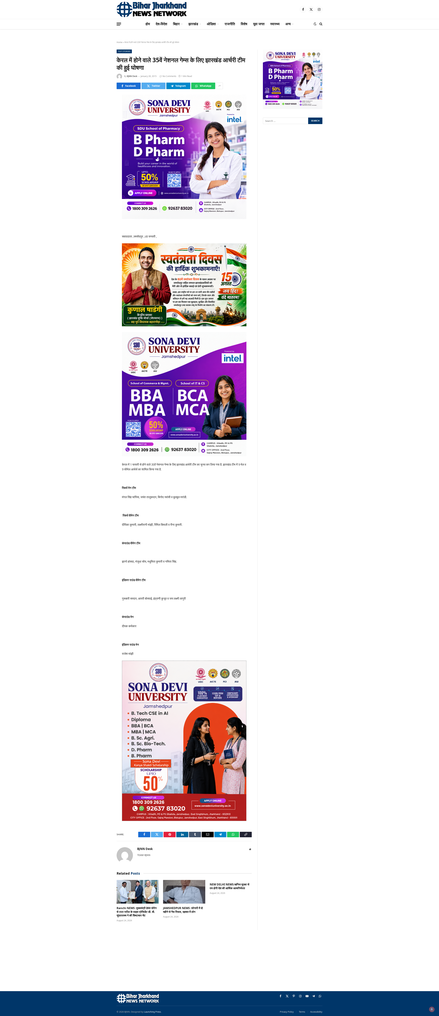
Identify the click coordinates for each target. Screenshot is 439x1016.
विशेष (244, 24)
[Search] (320, 24)
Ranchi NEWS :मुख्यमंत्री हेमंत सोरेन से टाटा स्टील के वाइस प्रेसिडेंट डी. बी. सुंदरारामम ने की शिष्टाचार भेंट (137, 911)
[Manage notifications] (432, 1009)
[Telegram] (104, 149)
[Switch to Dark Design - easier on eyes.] (315, 24)
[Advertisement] (219, 961)
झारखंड (193, 24)
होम (148, 24)
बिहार (176, 24)
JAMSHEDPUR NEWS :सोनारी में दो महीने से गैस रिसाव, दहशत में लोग (183, 910)
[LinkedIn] (104, 123)
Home (119, 42)
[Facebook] (104, 106)
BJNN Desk (132, 76)
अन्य (288, 24)
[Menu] (119, 24)
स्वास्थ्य (275, 24)
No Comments (169, 76)
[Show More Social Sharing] (219, 86)
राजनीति (230, 24)
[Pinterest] (104, 132)
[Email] (104, 141)
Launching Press (152, 1011)
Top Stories (124, 51)
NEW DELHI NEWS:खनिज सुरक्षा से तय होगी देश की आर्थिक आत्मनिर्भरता (229, 886)
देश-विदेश (161, 24)
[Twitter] (104, 114)
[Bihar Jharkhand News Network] (152, 9)
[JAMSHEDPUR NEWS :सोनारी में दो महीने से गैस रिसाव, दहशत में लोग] (184, 892)
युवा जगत (258, 24)
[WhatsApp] (104, 158)
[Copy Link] (104, 167)
